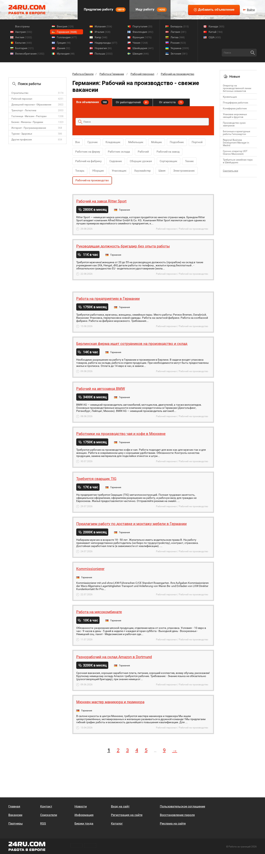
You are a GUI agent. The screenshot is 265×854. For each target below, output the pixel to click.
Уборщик (98, 170)
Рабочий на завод (168, 151)
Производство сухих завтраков (234, 124)
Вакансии (15, 815)
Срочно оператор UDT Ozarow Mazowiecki (235, 152)
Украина (180, 48)
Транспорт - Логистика (23, 110)
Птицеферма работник (235, 102)
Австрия (23, 31)
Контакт (46, 806)
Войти (251, 9)
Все (77, 142)
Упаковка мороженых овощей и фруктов (235, 115)
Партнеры (15, 823)
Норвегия (103, 48)
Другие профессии (21, 139)
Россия (178, 42)
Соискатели (48, 815)
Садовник (115, 161)
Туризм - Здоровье (21, 133)
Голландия (67, 37)
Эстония (179, 53)
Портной (197, 142)
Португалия (142, 26)
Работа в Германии (112, 74)
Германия (67, 31)
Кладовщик (113, 142)
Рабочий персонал (21, 98)
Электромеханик (184, 170)
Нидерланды (106, 42)
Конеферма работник (235, 108)
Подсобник (177, 142)
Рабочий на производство (177, 74)
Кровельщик (230, 96)
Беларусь (180, 26)
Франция (142, 37)
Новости (80, 806)
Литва (178, 37)
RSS (43, 823)
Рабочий (143, 151)
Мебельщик (135, 142)
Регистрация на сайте (126, 815)
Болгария (24, 48)
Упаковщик (119, 170)
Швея (161, 170)
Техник (189, 161)
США (215, 37)
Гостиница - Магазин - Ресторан (29, 116)
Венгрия (65, 26)
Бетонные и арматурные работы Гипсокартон (236, 132)
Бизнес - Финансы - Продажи (27, 122)
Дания (63, 48)
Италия (102, 31)
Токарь (79, 170)
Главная (14, 806)
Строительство (19, 93)
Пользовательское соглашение (182, 806)
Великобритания (29, 53)
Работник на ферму (87, 151)
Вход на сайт (120, 806)
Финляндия (142, 31)
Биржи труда (83, 823)
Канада (216, 26)
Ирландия (65, 53)
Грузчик (92, 142)
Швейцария (142, 48)
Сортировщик (168, 161)
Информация (84, 815)
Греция (64, 42)
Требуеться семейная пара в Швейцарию (238, 161)
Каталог (117, 823)
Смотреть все (230, 170)
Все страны (22, 26)
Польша (104, 53)
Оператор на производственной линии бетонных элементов (237, 88)
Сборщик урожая (141, 161)
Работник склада (119, 151)
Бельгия (23, 42)
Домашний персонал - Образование (31, 104)
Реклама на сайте (173, 823)
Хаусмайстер (142, 170)
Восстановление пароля (177, 815)
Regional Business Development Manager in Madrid (236, 143)
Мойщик (156, 142)
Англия (23, 37)
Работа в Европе (83, 74)
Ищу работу (150, 9)
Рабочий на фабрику (88, 161)
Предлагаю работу (103, 9)
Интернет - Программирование (28, 128)
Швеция (140, 53)
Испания (103, 26)
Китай (216, 31)
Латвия (178, 31)
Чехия (140, 42)
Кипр (101, 37)
